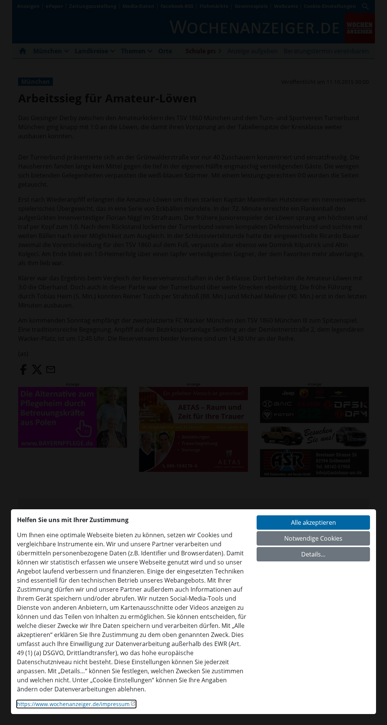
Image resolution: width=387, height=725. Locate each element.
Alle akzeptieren (313, 522)
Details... (313, 554)
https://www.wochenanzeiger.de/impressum (73, 704)
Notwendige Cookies (313, 538)
